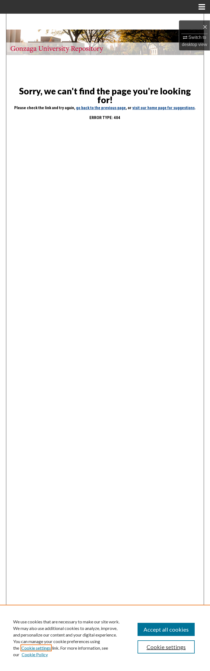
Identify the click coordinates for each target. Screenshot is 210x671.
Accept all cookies (166, 629)
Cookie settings (36, 647)
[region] (105, 638)
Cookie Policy (35, 654)
